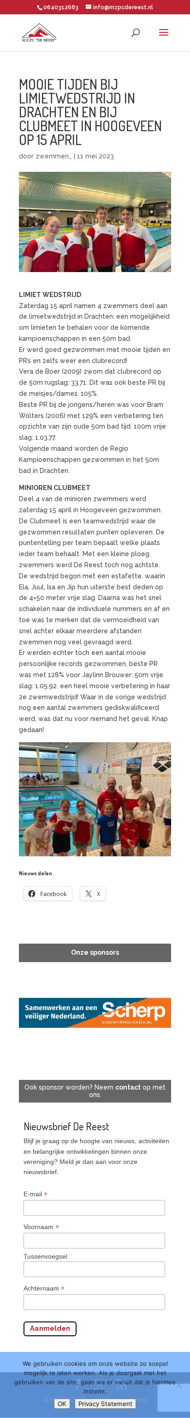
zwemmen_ (54, 156)
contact (128, 1087)
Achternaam (44, 1288)
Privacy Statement (105, 1403)
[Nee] (178, 1385)
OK (62, 1403)
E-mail (36, 1194)
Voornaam (41, 1227)
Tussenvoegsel (45, 1256)
